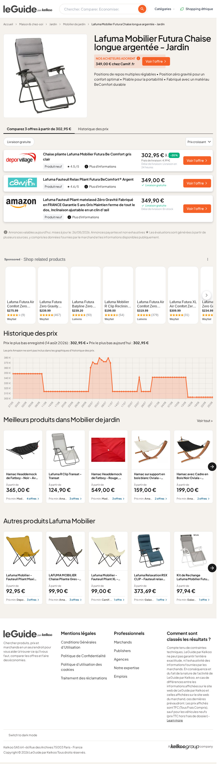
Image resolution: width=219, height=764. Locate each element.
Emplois (120, 676)
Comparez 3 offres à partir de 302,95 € (39, 129)
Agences (121, 659)
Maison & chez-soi (31, 24)
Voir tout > (205, 420)
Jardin (53, 24)
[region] (108, 467)
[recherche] (142, 9)
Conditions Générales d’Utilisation (78, 644)
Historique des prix (93, 129)
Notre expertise (126, 667)
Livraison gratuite (19, 142)
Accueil (8, 24)
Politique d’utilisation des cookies (81, 667)
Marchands (123, 642)
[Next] (212, 466)
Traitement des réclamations (84, 678)
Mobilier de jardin (74, 24)
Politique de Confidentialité (83, 655)
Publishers (122, 650)
